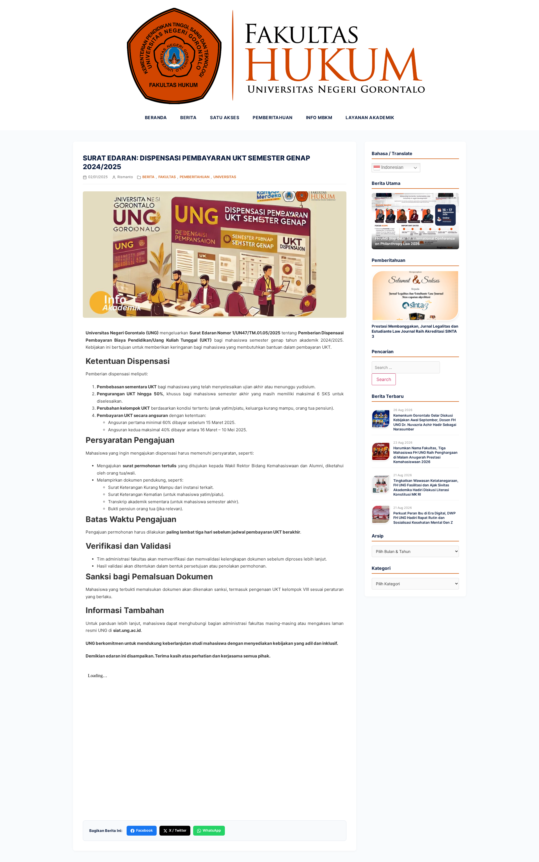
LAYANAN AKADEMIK (370, 117)
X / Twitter (177, 830)
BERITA (188, 117)
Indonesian (391, 167)
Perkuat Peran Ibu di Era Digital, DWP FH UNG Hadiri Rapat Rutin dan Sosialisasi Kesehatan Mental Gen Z (424, 518)
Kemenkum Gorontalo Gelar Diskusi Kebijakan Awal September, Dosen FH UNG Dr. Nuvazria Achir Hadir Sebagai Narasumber (424, 422)
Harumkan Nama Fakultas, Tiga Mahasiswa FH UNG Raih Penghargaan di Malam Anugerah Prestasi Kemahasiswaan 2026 (425, 455)
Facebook (144, 830)
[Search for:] (406, 367)
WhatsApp (212, 830)
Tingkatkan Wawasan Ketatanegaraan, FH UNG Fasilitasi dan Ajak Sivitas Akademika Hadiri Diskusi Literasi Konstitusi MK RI (425, 487)
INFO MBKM (319, 117)
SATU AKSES (224, 117)
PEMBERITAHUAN (273, 117)
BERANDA (156, 117)
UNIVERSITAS (224, 177)
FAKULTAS (167, 177)
